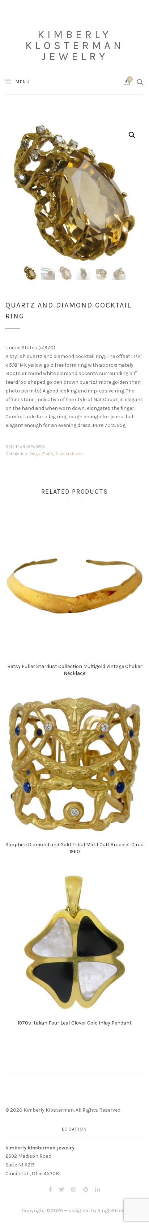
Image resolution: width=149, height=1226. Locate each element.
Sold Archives (69, 453)
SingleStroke (112, 1210)
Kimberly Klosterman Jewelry (74, 45)
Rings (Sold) (41, 453)
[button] (132, 135)
